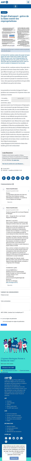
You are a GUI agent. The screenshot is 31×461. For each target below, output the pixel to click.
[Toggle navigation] (28, 2)
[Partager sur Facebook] (4, 178)
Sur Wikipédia (10, 430)
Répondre (9, 202)
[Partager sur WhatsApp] (18, 178)
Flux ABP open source (12, 408)
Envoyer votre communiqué (14, 415)
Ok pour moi (14, 458)
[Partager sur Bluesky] (22, 178)
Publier (8, 420)
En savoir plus (8, 453)
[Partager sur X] (8, 178)
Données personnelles (12, 428)
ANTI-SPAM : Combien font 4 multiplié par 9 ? (12, 312)
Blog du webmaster (12, 406)
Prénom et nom (5, 295)
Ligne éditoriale (10, 403)
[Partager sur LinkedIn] (13, 178)
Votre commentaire (5, 301)
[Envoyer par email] (27, 178)
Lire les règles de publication (9, 318)
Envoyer (4, 324)
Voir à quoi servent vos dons (10, 370)
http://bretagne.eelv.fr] (12, 282)
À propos (9, 401)
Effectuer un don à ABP (8, 367)
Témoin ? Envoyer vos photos (14, 417)
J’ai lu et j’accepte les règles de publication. (14, 321)
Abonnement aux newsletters (14, 431)
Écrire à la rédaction (12, 413)
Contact (9, 404)
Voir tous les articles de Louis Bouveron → (13, 163)
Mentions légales (11, 426)
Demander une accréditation (14, 419)
